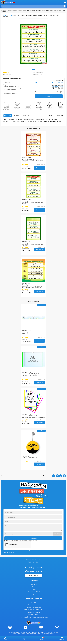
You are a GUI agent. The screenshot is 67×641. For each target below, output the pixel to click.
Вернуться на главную (7, 476)
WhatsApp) (35, 568)
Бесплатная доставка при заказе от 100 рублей (39, 109)
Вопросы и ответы (33, 614)
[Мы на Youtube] (41, 627)
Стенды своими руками (33, 607)
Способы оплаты (33, 605)
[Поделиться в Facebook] (57, 475)
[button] (33, 69)
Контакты (34, 584)
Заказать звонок (8, 74)
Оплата (51, 115)
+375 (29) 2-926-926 (34, 567)
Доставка (60, 115)
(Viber (30, 568)
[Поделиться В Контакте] (53, 475)
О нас (33, 587)
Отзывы (16, 115)
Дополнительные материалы (33, 610)
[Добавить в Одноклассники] (64, 475)
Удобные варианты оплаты (50, 108)
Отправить (33, 538)
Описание (7, 115)
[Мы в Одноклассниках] (25, 627)
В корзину (39, 168)
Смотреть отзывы (38, 72)
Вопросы (26, 115)
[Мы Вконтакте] (57, 627)
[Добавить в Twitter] (60, 475)
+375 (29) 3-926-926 (34, 572)
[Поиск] (65, 6)
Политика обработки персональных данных (33, 617)
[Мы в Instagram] (10, 627)
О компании (33, 581)
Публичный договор (33, 592)
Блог (33, 594)
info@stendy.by (33, 540)
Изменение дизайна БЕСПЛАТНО (6, 108)
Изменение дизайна (33, 612)
